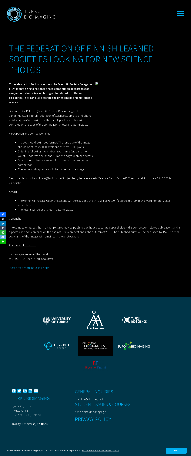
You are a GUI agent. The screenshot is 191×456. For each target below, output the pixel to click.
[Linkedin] (30, 391)
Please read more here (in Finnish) (29, 268)
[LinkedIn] (3, 223)
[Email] (3, 237)
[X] (3, 219)
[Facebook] (14, 391)
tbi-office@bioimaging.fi (89, 399)
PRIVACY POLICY (93, 419)
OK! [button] (176, 450)
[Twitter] (19, 391)
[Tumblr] (3, 228)
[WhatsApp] (3, 232)
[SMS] (3, 241)
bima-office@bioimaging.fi (90, 412)
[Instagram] (25, 391)
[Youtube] (36, 391)
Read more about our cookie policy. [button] (100, 450)
